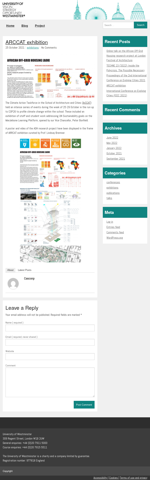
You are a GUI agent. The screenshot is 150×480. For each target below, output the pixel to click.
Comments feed (115, 232)
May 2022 (111, 143)
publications (113, 193)
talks (109, 198)
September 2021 (115, 159)
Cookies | (114, 478)
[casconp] (13, 283)
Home (10, 25)
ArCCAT (87, 103)
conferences (113, 182)
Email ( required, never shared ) (21, 337)
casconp (29, 278)
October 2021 (114, 153)
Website (9, 351)
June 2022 (112, 137)
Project (40, 25)
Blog (24, 25)
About (10, 270)
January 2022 (113, 148)
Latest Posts (24, 270)
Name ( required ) (14, 322)
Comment (10, 365)
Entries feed (113, 227)
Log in (109, 222)
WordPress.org (114, 238)
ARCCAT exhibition (116, 85)
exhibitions (33, 47)
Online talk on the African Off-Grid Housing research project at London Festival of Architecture (126, 55)
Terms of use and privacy (133, 478)
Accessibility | (100, 478)
